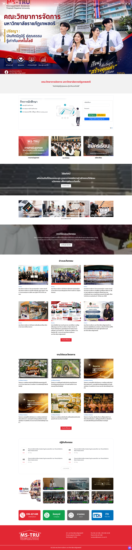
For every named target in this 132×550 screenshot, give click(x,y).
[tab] (61, 218)
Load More (66, 468)
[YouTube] (126, 4)
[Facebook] (123, 4)
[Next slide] (112, 209)
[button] (66, 112)
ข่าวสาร (20, 286)
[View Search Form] (119, 3)
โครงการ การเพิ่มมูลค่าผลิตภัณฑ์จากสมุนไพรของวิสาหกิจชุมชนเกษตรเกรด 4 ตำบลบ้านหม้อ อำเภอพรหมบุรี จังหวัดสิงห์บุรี (64, 384)
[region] (66, 112)
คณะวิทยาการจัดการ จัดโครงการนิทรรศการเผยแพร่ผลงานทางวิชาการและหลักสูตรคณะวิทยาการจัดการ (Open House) (65, 290)
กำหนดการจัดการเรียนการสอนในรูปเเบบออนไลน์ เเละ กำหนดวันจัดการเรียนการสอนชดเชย (45, 450)
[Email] (129, 4)
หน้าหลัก (56, 4)
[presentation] (33, 275)
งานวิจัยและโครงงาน (23, 380)
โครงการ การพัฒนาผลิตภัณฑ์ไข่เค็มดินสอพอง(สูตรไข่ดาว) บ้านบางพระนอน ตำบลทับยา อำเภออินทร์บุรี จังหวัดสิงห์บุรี (33, 384)
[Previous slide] (20, 209)
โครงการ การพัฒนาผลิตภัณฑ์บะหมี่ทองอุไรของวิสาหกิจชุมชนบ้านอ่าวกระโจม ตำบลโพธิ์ (65, 418)
